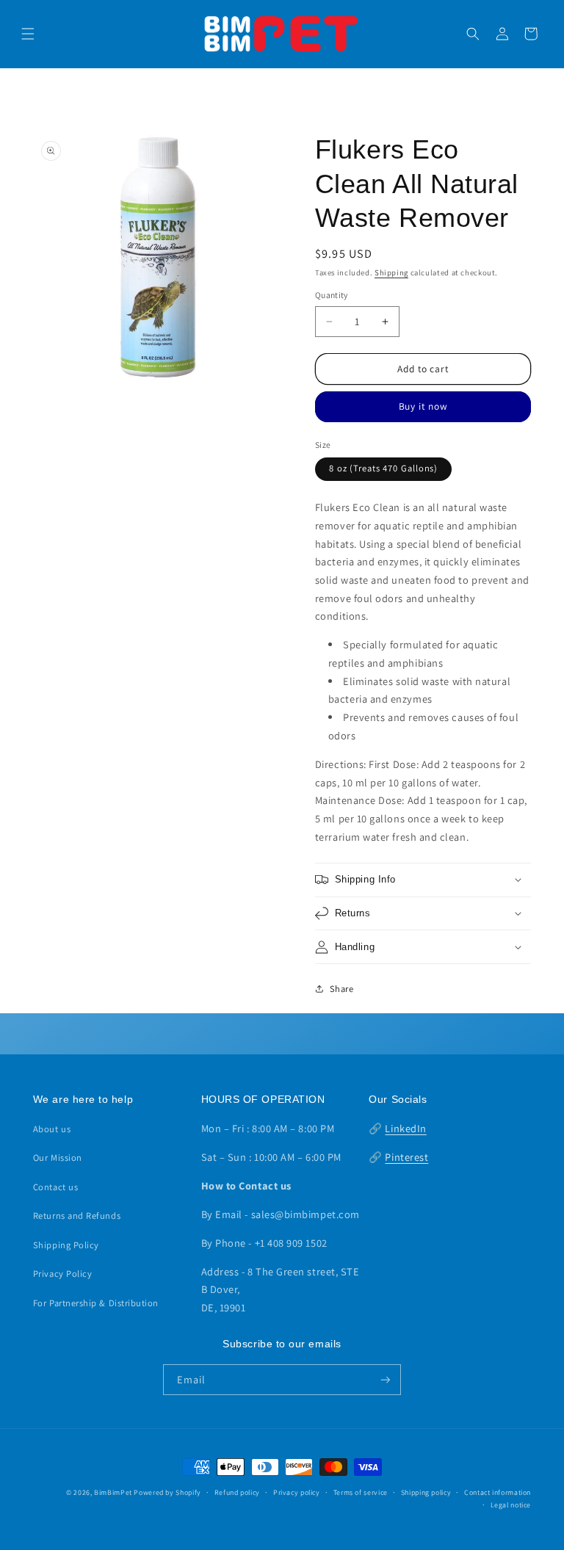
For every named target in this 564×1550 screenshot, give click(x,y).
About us (51, 1129)
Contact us (55, 1187)
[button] (28, 33)
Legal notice (511, 1505)
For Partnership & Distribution (96, 1303)
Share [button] (342, 988)
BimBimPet (113, 1492)
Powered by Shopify (167, 1492)
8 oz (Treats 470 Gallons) (383, 468)
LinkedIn (405, 1128)
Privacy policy (296, 1492)
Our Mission (57, 1157)
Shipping (391, 272)
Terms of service (360, 1492)
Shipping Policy (66, 1245)
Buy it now (423, 406)
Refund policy (237, 1492)
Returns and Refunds (76, 1215)
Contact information (497, 1492)
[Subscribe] (385, 1379)
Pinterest (406, 1157)
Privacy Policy (63, 1273)
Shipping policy (426, 1492)
